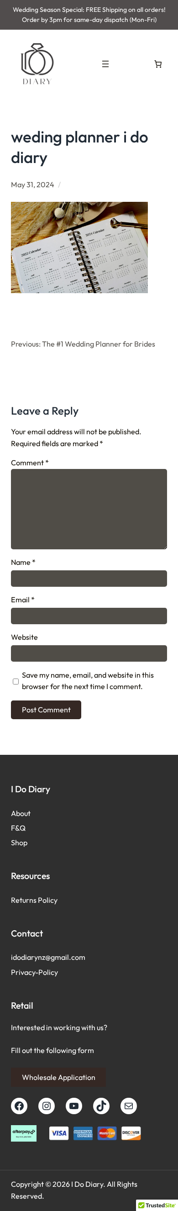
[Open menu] (105, 63)
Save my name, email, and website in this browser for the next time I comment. (88, 680)
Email (23, 599)
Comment (30, 462)
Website (24, 637)
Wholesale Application (58, 1077)
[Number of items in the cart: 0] (158, 64)
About (21, 813)
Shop (19, 842)
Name (23, 562)
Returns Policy (34, 900)
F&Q (18, 827)
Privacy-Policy (34, 972)
